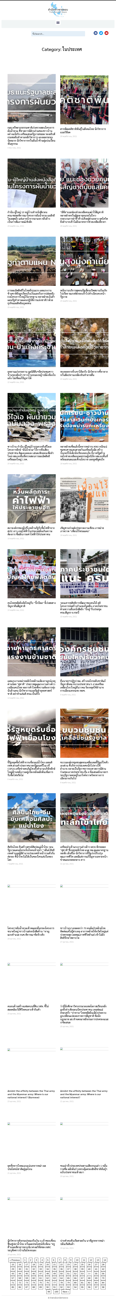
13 (98, 1259)
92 (62, 1286)
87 (27, 1286)
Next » (66, 1291)
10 (78, 1259)
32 (34, 1268)
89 (41, 1286)
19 (41, 1264)
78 (62, 1282)
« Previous (15, 1260)
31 (27, 1268)
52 (76, 1273)
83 (97, 1282)
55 (97, 1273)
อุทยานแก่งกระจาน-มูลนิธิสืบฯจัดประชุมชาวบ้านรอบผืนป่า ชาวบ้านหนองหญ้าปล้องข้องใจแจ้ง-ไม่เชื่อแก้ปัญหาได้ (32, 375)
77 (55, 1282)
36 (62, 1268)
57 (13, 1277)
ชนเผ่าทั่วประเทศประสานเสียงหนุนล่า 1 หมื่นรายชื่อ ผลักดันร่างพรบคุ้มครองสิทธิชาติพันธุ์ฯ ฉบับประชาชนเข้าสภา (83, 1169)
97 (97, 1286)
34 (48, 1268)
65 (69, 1277)
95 (83, 1286)
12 (91, 1259)
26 (90, 1264)
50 (62, 1273)
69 (97, 1277)
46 (34, 1273)
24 (76, 1264)
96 (90, 1286)
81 (83, 1282)
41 (97, 1268)
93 (69, 1286)
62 (48, 1277)
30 (20, 1268)
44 (20, 1273)
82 (90, 1282)
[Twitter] (101, 33)
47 (41, 1273)
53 (83, 1273)
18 (34, 1264)
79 (69, 1282)
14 (105, 1259)
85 (13, 1286)
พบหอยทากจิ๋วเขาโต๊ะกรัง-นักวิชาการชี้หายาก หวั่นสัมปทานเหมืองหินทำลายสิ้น (84, 373)
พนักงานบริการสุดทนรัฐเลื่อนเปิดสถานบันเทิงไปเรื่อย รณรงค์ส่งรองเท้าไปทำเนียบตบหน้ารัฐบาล (83, 293)
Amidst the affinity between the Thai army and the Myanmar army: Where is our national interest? (84, 1094)
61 (41, 1277)
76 (48, 1282)
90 (48, 1286)
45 (27, 1273)
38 (76, 1268)
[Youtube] (106, 33)
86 (20, 1286)
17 (27, 1264)
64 (62, 1277)
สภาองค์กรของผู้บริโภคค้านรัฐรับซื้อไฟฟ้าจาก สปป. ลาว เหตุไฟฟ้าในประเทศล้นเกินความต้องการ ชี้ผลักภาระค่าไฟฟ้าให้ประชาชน (31, 531)
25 (83, 1264)
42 (104, 1268)
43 (13, 1273)
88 (34, 1286)
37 (69, 1268)
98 (104, 1286)
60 (34, 1277)
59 (27, 1277)
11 (84, 1259)
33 (41, 1268)
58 (20, 1277)
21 (55, 1264)
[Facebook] (96, 33)
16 (20, 1264)
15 (13, 1264)
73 (27, 1282)
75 (41, 1282)
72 (20, 1282)
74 (34, 1282)
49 (55, 1273)
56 (104, 1273)
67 (83, 1277)
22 (62, 1264)
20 (48, 1264)
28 (104, 1264)
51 (69, 1273)
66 (76, 1277)
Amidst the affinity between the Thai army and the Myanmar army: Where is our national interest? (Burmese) (31, 1094)
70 (104, 1277)
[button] (58, 22)
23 (69, 1264)
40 (90, 1268)
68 (90, 1277)
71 (13, 1282)
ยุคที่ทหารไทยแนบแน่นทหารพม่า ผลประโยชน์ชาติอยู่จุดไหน (27, 1167)
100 (56, 1291)
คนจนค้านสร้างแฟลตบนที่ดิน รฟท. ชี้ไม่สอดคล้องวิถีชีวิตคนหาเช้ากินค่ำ (28, 1008)
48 (48, 1273)
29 (13, 1268)
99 (49, 1291)
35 (55, 1268)
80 (76, 1282)
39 (83, 1268)
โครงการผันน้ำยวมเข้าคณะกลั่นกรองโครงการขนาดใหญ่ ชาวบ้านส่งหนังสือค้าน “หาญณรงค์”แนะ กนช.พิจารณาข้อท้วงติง (31, 931)
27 (97, 1264)
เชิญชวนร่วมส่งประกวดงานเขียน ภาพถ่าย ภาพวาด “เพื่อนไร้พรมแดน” (82, 529)
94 (76, 1286)
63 (55, 1277)
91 (55, 1286)
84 (104, 1282)
